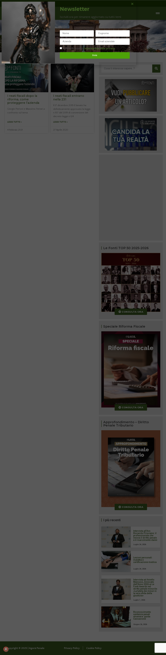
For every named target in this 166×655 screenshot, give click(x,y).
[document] (83, 327)
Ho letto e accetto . (89, 48)
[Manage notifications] (5, 649)
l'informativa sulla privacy (99, 48)
